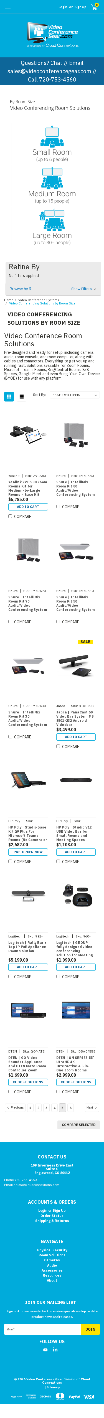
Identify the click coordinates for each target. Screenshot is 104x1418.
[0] (91, 7)
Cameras (52, 1260)
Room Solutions (52, 1255)
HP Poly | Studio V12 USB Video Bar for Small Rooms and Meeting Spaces (74, 833)
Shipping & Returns (52, 1221)
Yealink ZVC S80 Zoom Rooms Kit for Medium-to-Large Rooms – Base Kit (27, 488)
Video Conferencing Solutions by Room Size (42, 303)
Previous (17, 1107)
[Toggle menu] (7, 10)
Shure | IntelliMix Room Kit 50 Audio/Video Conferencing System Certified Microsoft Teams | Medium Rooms (75, 603)
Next (90, 1107)
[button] (52, 144)
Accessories (52, 1270)
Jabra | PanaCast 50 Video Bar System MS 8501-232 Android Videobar (75, 718)
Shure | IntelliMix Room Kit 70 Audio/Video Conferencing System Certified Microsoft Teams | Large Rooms (27, 603)
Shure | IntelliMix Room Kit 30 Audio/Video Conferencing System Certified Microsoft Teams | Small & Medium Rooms (27, 718)
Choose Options (28, 1082)
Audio (52, 1265)
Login (63, 7)
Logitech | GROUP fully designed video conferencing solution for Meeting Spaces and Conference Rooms (74, 949)
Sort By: (39, 394)
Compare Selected (78, 1125)
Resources (52, 1275)
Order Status (52, 1216)
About (52, 1280)
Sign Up (80, 7)
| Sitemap (52, 1387)
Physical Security (52, 1250)
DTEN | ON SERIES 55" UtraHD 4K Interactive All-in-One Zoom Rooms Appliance (75, 1064)
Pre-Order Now (28, 852)
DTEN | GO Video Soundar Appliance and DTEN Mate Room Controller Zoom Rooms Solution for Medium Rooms (27, 1064)
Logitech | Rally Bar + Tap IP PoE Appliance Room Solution (27, 947)
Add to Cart (28, 507)
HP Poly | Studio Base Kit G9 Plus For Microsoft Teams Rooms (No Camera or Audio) (27, 833)
